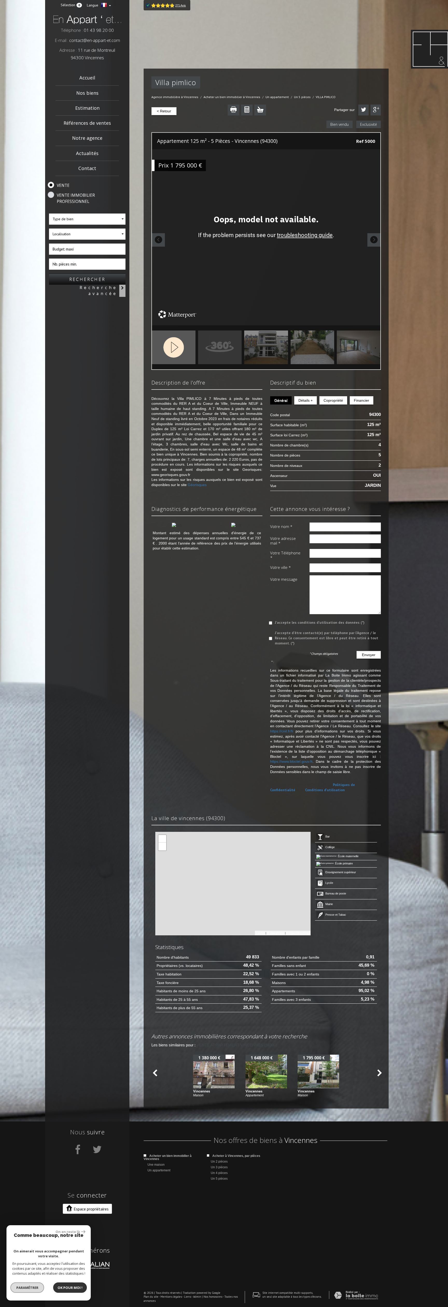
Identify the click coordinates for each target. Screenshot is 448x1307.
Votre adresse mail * (283, 541)
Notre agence (87, 138)
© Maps (275, 933)
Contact (87, 168)
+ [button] (162, 838)
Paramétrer (27, 1287)
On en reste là (67, 1231)
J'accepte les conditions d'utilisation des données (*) (320, 622)
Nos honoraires (213, 1296)
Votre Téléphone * (285, 555)
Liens (187, 1296)
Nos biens (87, 93)
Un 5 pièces (302, 97)
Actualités (87, 153)
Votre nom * (281, 526)
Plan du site (151, 1296)
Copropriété (333, 400)
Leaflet (260, 933)
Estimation (87, 108)
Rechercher (87, 279)
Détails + (305, 400)
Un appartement (277, 97)
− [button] (162, 846)
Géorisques (197, 485)
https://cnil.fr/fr (281, 731)
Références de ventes (87, 123)
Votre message (283, 579)
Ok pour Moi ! (70, 1287)
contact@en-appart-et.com (94, 40)
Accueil (87, 78)
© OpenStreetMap (297, 933)
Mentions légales (171, 1296)
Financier (361, 400)
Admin (197, 1296)
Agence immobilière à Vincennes (174, 97)
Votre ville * (280, 567)
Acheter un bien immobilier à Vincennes (232, 97)
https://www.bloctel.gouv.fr (291, 761)
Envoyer (368, 655)
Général (281, 400)
